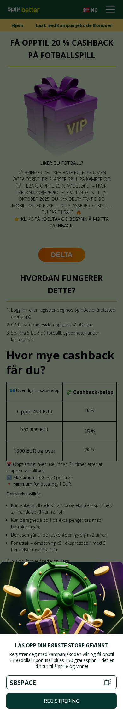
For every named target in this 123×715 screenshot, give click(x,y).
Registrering (61, 700)
